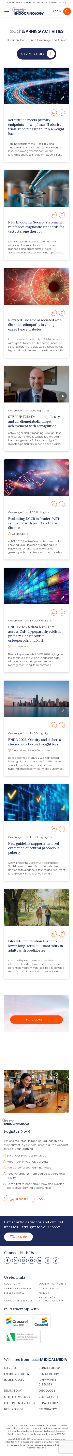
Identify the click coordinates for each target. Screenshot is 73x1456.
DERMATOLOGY (50, 1368)
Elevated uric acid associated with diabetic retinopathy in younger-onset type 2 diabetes (35, 324)
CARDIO (10, 1368)
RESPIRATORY (48, 1397)
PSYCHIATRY (48, 1409)
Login (57, 11)
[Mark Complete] (54, 112)
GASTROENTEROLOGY (19, 1403)
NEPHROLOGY (14, 1409)
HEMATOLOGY (49, 1374)
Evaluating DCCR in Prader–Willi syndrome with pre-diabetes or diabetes (33, 523)
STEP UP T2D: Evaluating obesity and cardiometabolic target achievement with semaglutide (34, 421)
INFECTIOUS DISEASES (47, 1382)
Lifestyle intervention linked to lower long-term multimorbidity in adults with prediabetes (35, 945)
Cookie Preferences (18, 1300)
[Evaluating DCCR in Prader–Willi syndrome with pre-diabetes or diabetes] (36, 477)
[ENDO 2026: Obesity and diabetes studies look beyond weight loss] (36, 698)
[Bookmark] (62, 112)
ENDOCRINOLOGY (17, 1374)
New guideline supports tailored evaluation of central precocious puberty (33, 848)
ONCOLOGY (47, 1391)
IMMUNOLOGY (14, 1380)
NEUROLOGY (13, 1391)
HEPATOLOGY (48, 1403)
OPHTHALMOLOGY (17, 1397)
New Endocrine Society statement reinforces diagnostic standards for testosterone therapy (36, 226)
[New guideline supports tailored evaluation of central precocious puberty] (36, 802)
